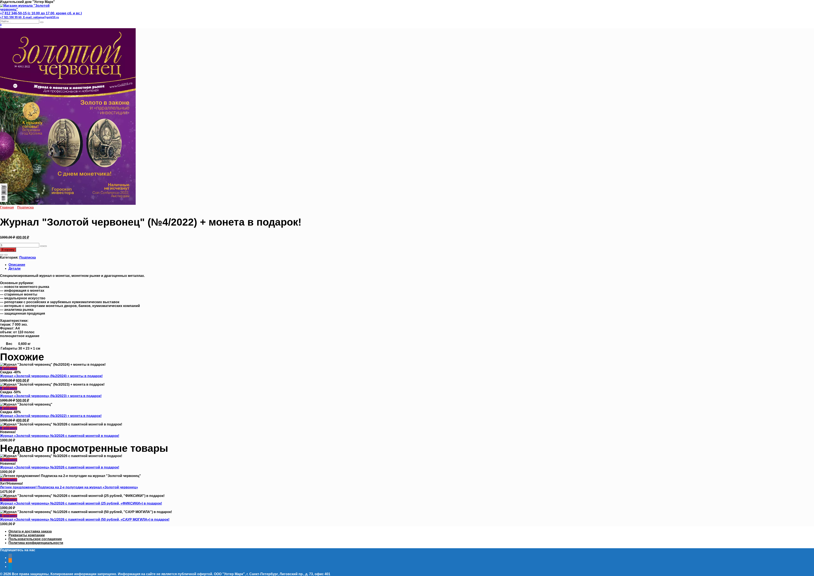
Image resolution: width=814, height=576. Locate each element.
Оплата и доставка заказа (30, 531)
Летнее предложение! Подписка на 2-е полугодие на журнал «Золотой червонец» (69, 487)
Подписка (25, 207)
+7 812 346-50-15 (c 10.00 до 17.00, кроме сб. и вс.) (41, 15)
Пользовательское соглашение (35, 539)
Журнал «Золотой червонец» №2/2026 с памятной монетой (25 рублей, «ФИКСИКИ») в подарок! (81, 503)
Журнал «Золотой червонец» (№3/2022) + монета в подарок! (51, 416)
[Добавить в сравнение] (6, 254)
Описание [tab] (16, 264)
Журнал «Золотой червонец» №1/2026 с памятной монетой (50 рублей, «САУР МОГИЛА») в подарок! (84, 519)
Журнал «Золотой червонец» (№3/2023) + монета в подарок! (51, 396)
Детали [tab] (14, 268)
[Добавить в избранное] (1, 254)
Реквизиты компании (26, 535)
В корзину (8, 249)
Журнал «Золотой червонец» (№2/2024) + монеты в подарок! (51, 376)
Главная (7, 207)
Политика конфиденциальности (35, 543)
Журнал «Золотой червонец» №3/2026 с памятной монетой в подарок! (59, 436)
